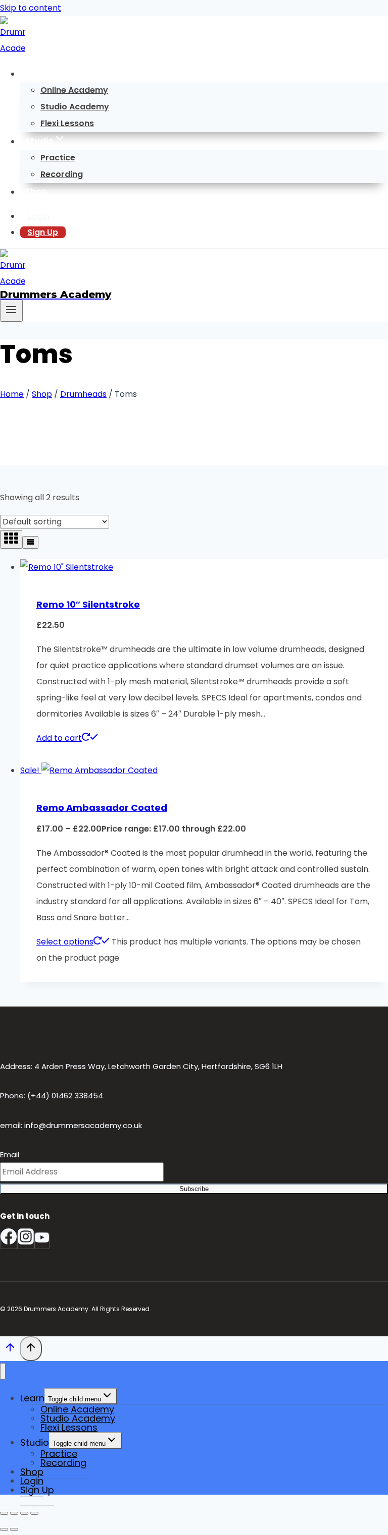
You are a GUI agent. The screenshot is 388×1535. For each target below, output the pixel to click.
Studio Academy (74, 106)
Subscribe (194, 1189)
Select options (64, 942)
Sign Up (42, 232)
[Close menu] (3, 1371)
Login (38, 216)
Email (9, 1154)
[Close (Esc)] (34, 1513)
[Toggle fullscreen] (14, 1513)
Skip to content (30, 8)
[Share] (24, 1513)
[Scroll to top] (10, 1350)
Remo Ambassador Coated (101, 807)
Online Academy (74, 90)
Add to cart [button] (59, 738)
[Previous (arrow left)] (4, 1529)
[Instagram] (25, 1240)
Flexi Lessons (67, 123)
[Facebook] (8, 1240)
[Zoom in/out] (4, 1513)
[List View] (30, 542)
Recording (61, 174)
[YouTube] (42, 1240)
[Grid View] (11, 539)
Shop (36, 192)
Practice (57, 157)
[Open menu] (11, 311)
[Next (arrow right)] (14, 1529)
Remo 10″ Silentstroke (88, 604)
